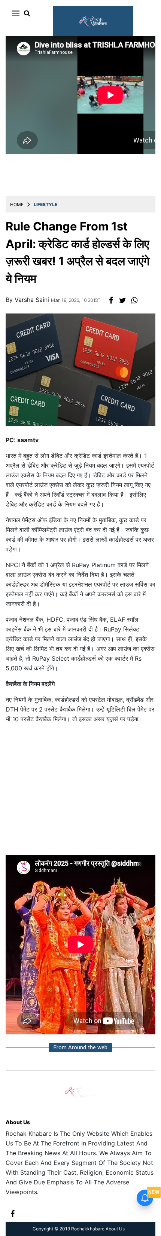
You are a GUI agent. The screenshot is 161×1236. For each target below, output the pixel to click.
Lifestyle (45, 204)
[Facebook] (12, 1213)
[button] (14, 13)
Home (17, 204)
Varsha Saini (33, 299)
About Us (18, 1122)
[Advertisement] (80, 792)
